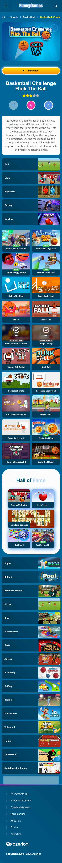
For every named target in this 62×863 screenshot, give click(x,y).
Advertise (16, 834)
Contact (15, 827)
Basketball (29, 17)
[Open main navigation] (6, 6)
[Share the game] (13, 105)
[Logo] (31, 6)
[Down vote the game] (31, 105)
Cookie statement (20, 807)
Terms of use (18, 813)
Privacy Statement (21, 800)
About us (16, 820)
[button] (56, 6)
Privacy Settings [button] (20, 794)
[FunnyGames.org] (4, 17)
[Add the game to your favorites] (54, 28)
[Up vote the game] (48, 105)
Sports (14, 17)
